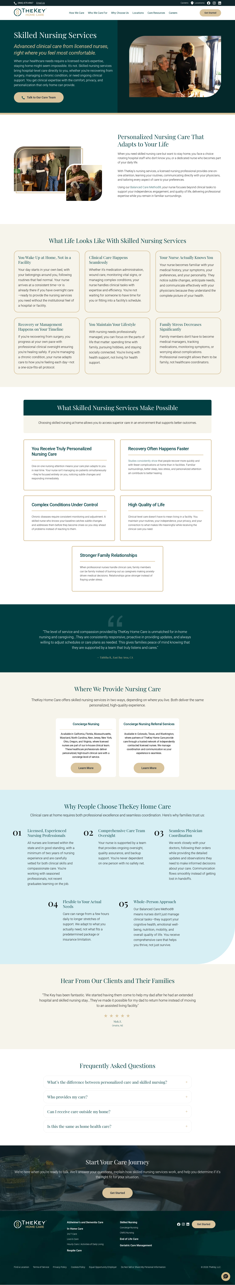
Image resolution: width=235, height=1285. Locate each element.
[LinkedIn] (219, 3)
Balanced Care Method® (145, 187)
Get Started (210, 13)
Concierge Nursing (129, 1227)
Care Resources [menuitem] (156, 12)
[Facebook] (209, 3)
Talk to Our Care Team (41, 97)
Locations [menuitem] (138, 12)
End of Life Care (129, 1239)
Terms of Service (41, 1267)
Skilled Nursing (128, 1222)
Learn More (86, 768)
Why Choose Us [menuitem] (120, 12)
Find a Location (21, 1267)
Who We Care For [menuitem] (97, 12)
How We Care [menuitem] (76, 12)
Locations (199, 3)
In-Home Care (75, 1228)
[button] (225, 1276)
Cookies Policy (78, 1267)
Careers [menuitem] (173, 12)
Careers (184, 3)
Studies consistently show (142, 460)
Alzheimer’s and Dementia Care (85, 1222)
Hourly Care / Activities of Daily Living (85, 1244)
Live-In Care (72, 1239)
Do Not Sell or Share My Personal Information (143, 1267)
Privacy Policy (60, 1267)
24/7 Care (72, 1234)
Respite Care (74, 1250)
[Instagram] (215, 3)
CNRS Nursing (127, 1232)
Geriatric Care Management (136, 1245)
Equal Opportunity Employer (103, 1267)
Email (40, 3)
